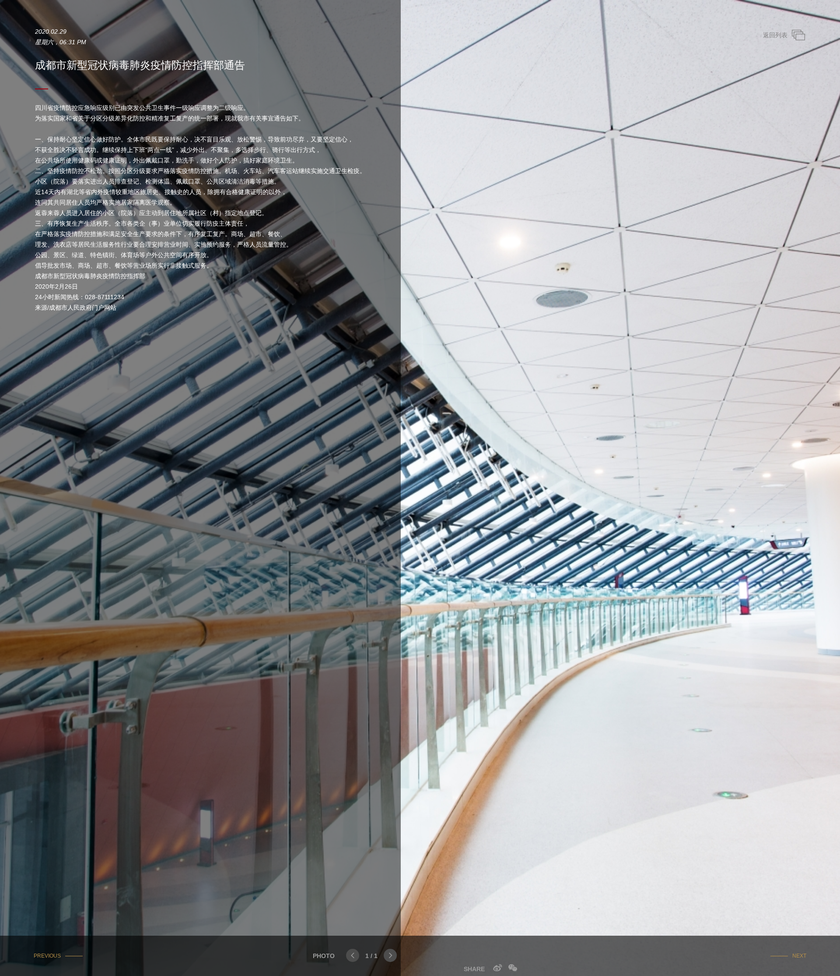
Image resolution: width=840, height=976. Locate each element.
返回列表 (775, 35)
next (799, 956)
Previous (47, 956)
